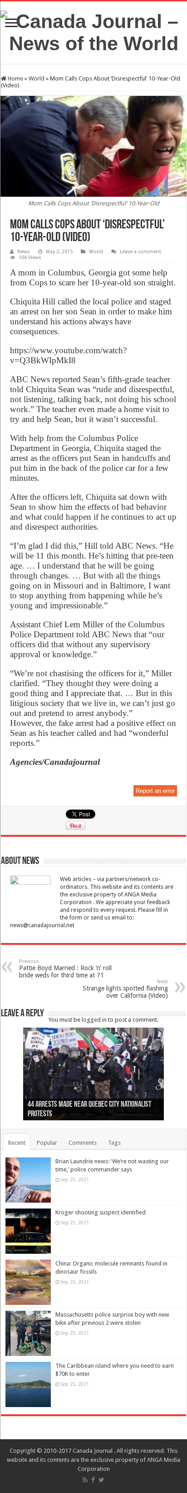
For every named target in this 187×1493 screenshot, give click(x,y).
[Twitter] (101, 1479)
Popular (47, 1142)
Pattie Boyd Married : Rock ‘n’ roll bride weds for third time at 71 (65, 968)
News (23, 252)
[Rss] (85, 1479)
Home (14, 78)
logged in (94, 1019)
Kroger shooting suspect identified (100, 1212)
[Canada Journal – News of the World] (93, 31)
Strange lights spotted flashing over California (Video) (125, 989)
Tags (114, 1142)
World (36, 78)
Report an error (155, 790)
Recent (16, 1142)
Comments (83, 1142)
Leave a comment (140, 252)
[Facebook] (93, 1479)
